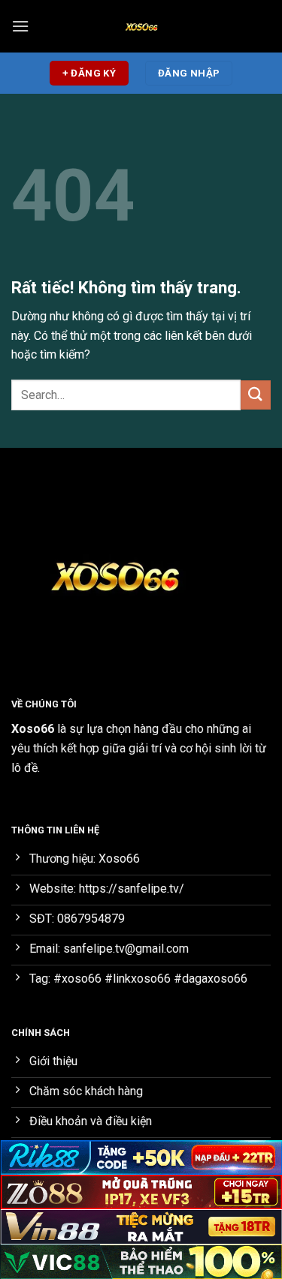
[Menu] (20, 26)
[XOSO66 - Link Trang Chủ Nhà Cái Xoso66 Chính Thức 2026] (141, 26)
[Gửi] (256, 395)
